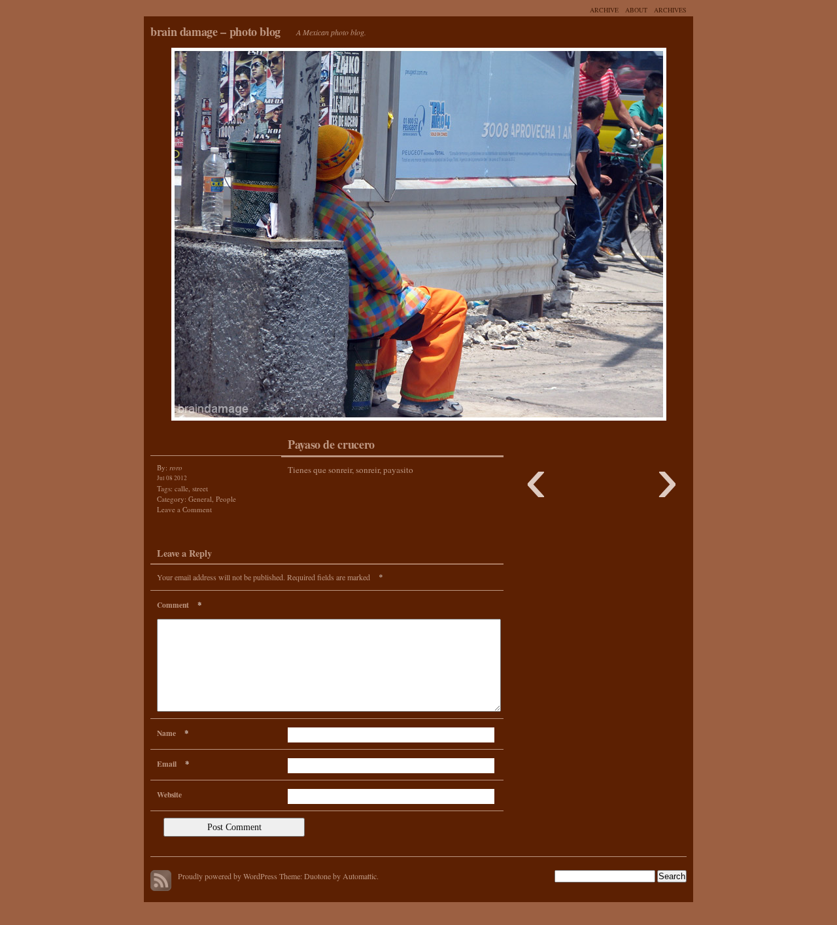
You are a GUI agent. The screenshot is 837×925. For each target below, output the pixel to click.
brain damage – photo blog (215, 31)
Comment (179, 604)
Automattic (360, 876)
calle (181, 488)
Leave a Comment (184, 509)
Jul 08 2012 (172, 478)
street (200, 488)
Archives (670, 9)
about (636, 9)
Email (173, 763)
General (200, 499)
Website (169, 794)
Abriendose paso (555, 237)
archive (604, 9)
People (226, 499)
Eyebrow (281, 237)
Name (172, 733)
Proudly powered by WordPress (227, 876)
